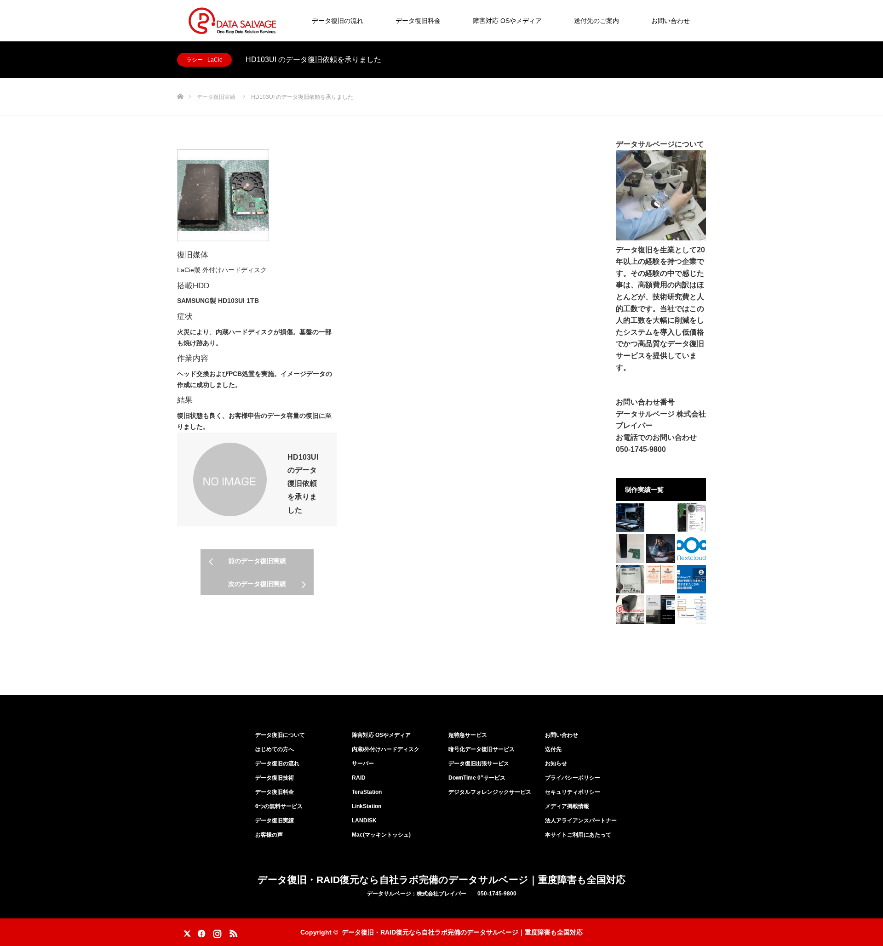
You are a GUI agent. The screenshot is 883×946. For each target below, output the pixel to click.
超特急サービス (467, 735)
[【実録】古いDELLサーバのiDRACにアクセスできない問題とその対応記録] (660, 609)
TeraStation (367, 792)
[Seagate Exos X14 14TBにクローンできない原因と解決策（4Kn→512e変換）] (691, 517)
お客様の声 (269, 835)
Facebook (200, 932)
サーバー (363, 763)
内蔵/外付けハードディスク (385, 749)
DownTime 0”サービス (476, 778)
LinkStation (366, 806)
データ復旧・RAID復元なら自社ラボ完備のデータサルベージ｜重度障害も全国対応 (441, 879)
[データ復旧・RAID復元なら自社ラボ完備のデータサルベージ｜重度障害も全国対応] (232, 20)
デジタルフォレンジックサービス (489, 792)
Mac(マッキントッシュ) (381, 835)
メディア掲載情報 (567, 806)
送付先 (553, 749)
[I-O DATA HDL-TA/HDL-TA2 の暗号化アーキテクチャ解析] (630, 548)
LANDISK (364, 820)
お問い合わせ (670, 20)
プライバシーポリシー (572, 778)
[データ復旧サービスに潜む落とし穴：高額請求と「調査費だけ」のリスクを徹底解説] (660, 548)
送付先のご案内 (596, 20)
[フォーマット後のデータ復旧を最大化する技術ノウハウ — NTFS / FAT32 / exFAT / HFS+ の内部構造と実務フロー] (660, 574)
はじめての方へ (274, 749)
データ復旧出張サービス (478, 763)
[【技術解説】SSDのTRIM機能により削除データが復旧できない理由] (691, 609)
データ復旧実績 (274, 820)
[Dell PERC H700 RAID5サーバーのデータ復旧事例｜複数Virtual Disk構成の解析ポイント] (630, 517)
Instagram (216, 932)
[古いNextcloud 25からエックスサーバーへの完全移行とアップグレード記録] (691, 548)
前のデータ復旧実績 (257, 560)
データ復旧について (280, 735)
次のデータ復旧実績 (257, 583)
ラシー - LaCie (204, 60)
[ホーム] (180, 81)
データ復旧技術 (274, 778)
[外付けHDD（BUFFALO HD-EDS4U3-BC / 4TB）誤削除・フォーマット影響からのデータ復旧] (630, 579)
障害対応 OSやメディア (507, 20)
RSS (232, 932)
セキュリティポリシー (572, 792)
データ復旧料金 (418, 20)
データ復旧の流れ (337, 20)
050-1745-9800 (641, 449)
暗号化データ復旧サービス (481, 749)
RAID (359, 778)
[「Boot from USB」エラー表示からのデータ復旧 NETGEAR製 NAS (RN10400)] (630, 609)
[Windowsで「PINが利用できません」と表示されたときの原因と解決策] (691, 579)
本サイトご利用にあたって (578, 835)
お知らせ (556, 763)
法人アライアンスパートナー (581, 820)
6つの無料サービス (279, 806)
